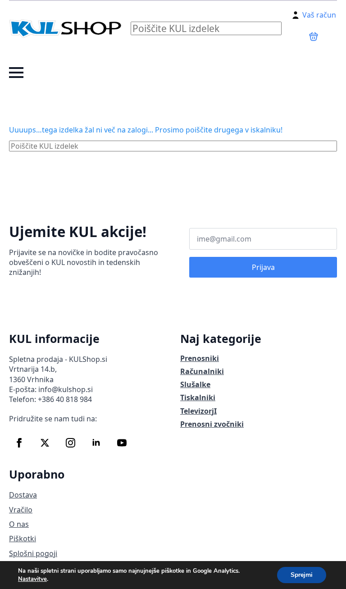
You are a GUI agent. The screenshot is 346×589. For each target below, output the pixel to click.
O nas (19, 524)
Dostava (23, 495)
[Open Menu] (16, 72)
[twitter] (45, 443)
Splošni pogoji (33, 553)
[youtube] (122, 443)
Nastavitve (32, 579)
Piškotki (22, 538)
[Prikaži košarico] (313, 36)
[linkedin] (96, 443)
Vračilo (20, 510)
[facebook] (19, 443)
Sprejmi (302, 575)
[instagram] (70, 443)
